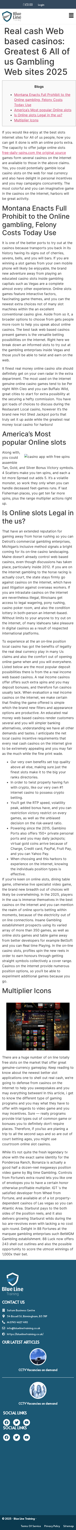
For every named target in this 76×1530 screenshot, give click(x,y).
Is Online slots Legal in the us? (38, 115)
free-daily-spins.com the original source (34, 152)
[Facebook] (6, 1422)
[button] (57, 16)
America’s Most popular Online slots (42, 110)
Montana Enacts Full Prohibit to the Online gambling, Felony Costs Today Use (42, 99)
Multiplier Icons (26, 120)
